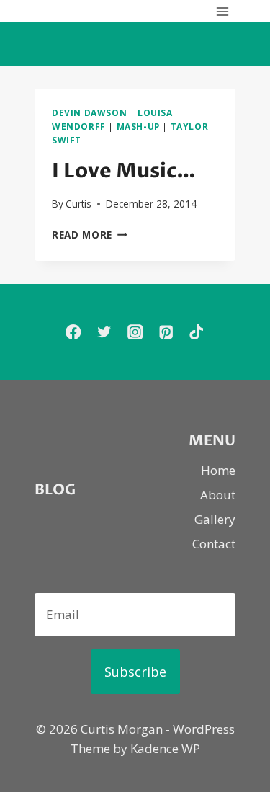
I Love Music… (124, 170)
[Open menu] (222, 11)
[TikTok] (196, 331)
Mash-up (138, 126)
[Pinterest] (165, 331)
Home (218, 470)
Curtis (78, 203)
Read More (89, 234)
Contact (213, 543)
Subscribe (135, 671)
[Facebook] (73, 331)
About (217, 494)
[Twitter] (104, 331)
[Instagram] (135, 331)
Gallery (214, 519)
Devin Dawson (89, 112)
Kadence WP (165, 748)
